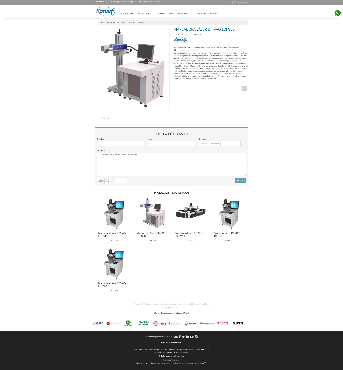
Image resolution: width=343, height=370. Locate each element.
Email (150, 139)
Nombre (100, 139)
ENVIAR (240, 181)
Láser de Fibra (111, 23)
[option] (101, 323)
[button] (232, 3)
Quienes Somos (144, 13)
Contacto (200, 13)
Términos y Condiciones (171, 360)
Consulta (101, 151)
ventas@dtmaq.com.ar (163, 352)
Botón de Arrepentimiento (171, 343)
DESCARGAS (105, 118)
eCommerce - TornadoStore (161, 363)
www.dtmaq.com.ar (181, 352)
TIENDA (213, 13)
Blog (171, 13)
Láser (102, 23)
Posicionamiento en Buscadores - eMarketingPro (188, 363)
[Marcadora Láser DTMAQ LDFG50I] (132, 69)
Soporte (160, 13)
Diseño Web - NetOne (143, 363)
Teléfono (202, 139)
